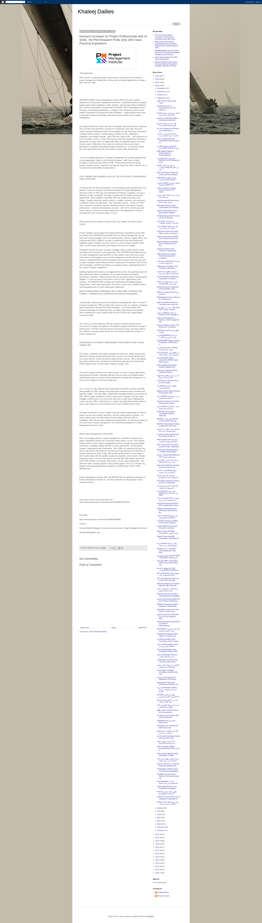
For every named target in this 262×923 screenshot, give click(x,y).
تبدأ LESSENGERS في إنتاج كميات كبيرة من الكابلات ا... (167, 336)
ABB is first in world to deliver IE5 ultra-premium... (167, 711)
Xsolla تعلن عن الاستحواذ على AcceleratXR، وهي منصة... (167, 283)
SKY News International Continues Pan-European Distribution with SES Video (165, 37)
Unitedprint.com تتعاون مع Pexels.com (166, 722)
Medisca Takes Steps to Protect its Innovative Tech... (168, 392)
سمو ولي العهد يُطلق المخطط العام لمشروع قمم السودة (167, 440)
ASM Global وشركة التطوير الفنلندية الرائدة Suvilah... (166, 179)
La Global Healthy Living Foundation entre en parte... (168, 640)
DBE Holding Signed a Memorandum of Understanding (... (165, 153)
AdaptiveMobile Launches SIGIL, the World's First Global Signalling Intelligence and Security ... (167, 53)
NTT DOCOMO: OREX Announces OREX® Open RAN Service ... (167, 360)
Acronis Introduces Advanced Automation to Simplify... (167, 277)
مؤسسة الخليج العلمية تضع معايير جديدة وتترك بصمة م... (168, 262)
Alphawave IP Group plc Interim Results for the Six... (168, 683)
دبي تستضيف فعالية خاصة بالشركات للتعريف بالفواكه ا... (168, 222)
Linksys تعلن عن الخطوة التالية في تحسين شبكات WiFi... (167, 803)
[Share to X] (116, 548)
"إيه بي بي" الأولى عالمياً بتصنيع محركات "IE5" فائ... (167, 701)
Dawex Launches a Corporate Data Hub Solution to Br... (168, 765)
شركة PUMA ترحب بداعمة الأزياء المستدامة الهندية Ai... (168, 397)
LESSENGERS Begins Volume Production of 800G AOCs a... (168, 342)
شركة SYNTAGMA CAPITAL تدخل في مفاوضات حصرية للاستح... (167, 690)
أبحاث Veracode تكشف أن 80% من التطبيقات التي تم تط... (168, 499)
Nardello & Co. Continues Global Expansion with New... (166, 551)
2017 (157, 850)
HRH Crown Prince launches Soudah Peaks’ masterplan (168, 445)
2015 (157, 857)
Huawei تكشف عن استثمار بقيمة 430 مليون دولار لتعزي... (168, 114)
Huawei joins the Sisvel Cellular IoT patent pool (166, 250)
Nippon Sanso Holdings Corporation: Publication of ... (168, 538)
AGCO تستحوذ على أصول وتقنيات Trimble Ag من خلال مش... (167, 167)
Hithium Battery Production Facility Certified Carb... (167, 366)
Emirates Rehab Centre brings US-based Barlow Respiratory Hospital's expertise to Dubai (166, 64)
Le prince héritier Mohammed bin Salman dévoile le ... (168, 435)
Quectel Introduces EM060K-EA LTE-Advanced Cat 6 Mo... (167, 244)
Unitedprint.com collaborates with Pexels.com (167, 727)
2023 (157, 86)
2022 (157, 834)
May (159, 818)
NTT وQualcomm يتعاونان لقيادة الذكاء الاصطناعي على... (168, 574)
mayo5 (135, 916)
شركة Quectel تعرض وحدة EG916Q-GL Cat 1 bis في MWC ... (167, 493)
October (160, 95)
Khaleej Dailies (96, 11)
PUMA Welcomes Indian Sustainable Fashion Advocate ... (166, 414)
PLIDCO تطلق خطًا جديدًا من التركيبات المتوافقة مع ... (167, 793)
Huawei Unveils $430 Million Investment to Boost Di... (167, 119)
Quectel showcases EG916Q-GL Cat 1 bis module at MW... (168, 616)
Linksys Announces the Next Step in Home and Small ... (168, 232)
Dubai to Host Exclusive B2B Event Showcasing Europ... (168, 237)
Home (113, 628)
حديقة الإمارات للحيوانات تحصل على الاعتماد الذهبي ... (167, 590)
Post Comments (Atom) (98, 632)
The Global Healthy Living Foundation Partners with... (168, 650)
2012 (157, 866)
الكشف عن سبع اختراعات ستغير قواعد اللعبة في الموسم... (168, 666)
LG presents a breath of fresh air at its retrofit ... (167, 382)
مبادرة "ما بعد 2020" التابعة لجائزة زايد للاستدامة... (168, 196)
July (159, 811)
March (159, 824)
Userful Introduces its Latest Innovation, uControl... (167, 527)
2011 (157, 869)
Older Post (142, 628)
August (160, 808)
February (160, 827)
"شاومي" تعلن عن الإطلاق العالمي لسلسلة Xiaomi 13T (168, 184)
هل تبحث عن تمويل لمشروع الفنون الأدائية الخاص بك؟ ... (167, 124)
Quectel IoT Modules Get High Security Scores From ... (168, 466)
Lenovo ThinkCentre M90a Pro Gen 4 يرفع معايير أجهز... (168, 456)
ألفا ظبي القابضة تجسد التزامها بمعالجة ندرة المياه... (167, 732)
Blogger (151, 916)
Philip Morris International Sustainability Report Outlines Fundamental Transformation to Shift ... (166, 45)
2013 (157, 863)
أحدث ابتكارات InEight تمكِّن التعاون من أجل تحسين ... (166, 471)
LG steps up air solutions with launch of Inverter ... (168, 716)
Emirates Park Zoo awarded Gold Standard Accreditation (168, 595)
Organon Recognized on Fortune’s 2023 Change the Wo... (168, 320)
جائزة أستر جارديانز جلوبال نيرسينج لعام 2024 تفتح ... (167, 742)
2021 (157, 838)
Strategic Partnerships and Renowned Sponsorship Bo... (167, 511)
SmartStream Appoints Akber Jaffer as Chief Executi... (167, 635)
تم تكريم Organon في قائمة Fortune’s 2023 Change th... (168, 314)
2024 (157, 82)
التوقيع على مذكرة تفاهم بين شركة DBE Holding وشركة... (168, 147)
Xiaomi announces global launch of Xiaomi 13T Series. (166, 190)
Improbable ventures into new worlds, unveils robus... (168, 610)
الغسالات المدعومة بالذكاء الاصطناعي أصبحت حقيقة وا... (168, 477)
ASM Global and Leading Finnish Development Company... (166, 256)
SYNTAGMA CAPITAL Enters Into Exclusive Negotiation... (168, 770)
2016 (157, 854)
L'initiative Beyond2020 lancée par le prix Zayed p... (168, 217)
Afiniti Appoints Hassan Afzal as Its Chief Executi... (168, 298)
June (159, 814)
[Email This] (111, 548)
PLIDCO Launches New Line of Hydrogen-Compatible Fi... (168, 798)
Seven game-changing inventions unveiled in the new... (167, 672)
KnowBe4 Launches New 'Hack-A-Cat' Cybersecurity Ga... (168, 776)
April (159, 821)
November (161, 92)
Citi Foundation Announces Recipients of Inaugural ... (167, 787)
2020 (157, 841)
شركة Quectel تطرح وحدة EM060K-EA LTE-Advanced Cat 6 (168, 160)
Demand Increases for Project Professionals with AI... (168, 402)
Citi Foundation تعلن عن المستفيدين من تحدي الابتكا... (168, 782)
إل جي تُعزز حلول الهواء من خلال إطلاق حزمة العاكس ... (168, 706)
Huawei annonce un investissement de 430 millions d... (166, 108)
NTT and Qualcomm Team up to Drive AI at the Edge (168, 579)
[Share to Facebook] (119, 548)
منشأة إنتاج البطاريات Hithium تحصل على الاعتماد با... (167, 349)
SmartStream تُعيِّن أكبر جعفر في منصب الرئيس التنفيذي (168, 630)
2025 (157, 79)
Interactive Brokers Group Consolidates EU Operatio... (168, 206)
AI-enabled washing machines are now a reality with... (168, 482)
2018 (157, 847)
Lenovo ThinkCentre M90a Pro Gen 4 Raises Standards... (168, 600)
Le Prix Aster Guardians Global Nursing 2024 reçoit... (168, 737)
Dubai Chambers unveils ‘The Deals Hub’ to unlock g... (168, 326)
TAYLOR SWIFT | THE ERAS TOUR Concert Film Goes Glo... (167, 563)
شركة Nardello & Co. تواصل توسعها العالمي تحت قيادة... (167, 544)
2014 (157, 860)
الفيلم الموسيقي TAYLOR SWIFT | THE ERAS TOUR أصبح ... (168, 557)
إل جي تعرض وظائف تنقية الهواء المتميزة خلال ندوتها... (168, 376)
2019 (157, 844)
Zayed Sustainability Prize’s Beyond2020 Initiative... (167, 212)
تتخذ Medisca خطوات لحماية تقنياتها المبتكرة (167, 387)
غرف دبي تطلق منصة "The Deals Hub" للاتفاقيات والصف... (168, 308)
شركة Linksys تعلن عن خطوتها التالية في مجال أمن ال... (167, 227)
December (161, 88)
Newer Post (84, 628)
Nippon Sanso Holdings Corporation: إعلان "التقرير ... (168, 532)
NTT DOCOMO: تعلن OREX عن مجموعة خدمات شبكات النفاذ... (168, 354)
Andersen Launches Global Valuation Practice (167, 371)
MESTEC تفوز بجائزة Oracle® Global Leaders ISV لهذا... (167, 420)
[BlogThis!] (114, 548)
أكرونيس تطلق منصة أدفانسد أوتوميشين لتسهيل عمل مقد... (168, 272)
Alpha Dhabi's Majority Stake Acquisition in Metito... (167, 754)
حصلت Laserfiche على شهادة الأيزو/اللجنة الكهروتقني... (167, 517)
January (160, 830)
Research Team (163, 896)
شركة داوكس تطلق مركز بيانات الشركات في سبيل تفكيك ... (167, 760)
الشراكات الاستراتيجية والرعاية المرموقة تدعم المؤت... (167, 487)
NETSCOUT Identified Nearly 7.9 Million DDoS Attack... (167, 451)
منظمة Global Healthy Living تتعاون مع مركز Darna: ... (167, 645)
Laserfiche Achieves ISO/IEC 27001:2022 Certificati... (167, 522)
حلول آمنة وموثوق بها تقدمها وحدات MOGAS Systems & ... (168, 569)
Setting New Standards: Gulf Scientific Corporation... (167, 267)
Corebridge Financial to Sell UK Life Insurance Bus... (167, 661)
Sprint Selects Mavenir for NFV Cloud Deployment (166, 58)
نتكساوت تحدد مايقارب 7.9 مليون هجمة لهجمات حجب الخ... (168, 430)
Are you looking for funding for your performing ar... (168, 129)
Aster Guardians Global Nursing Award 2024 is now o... (168, 748)
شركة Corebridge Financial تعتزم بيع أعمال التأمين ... (167, 656)
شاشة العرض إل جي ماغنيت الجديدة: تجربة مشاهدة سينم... (168, 135)
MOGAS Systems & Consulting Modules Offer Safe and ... (168, 585)
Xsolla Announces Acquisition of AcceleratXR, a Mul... (168, 288)
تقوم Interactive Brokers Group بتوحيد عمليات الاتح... (168, 201)
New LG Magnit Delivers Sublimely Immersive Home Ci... (168, 141)
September (161, 98)
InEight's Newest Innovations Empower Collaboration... (167, 605)
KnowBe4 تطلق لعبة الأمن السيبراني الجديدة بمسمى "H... (168, 696)
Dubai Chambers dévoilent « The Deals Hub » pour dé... (168, 303)
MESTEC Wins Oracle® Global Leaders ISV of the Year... (168, 425)
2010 (157, 873)
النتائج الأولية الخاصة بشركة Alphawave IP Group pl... (167, 678)
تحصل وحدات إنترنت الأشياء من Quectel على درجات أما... (167, 461)
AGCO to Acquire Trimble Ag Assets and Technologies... (168, 173)
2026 (157, 76)
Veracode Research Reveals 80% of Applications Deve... (168, 504)
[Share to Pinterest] (121, 548)
